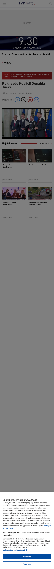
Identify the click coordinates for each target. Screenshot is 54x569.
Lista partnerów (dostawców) (15, 550)
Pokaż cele (27, 564)
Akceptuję (27, 557)
